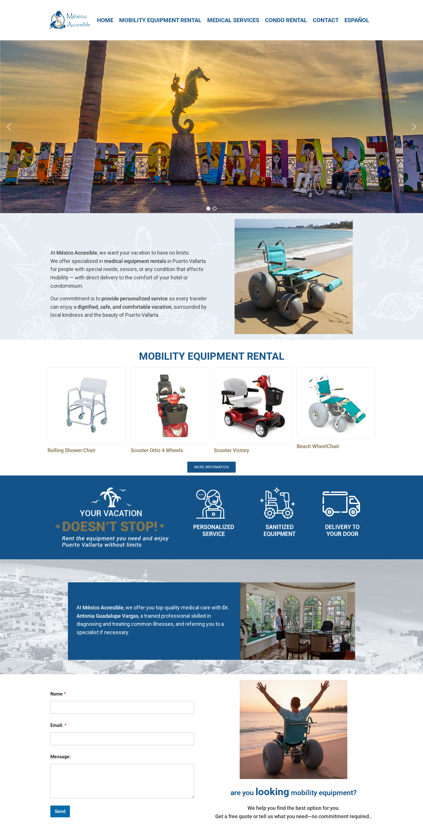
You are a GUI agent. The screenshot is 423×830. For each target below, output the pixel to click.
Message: (60, 756)
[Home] (105, 20)
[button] (9, 126)
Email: (58, 725)
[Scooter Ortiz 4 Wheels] (170, 405)
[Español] (356, 20)
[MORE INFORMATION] (211, 467)
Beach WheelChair (318, 446)
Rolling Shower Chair (71, 450)
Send (60, 811)
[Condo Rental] (286, 20)
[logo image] (69, 20)
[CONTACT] (326, 20)
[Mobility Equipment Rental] (160, 20)
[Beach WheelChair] (336, 403)
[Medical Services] (233, 20)
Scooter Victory (231, 450)
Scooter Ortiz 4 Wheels (157, 450)
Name (58, 694)
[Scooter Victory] (253, 405)
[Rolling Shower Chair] (87, 405)
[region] (211, 126)
